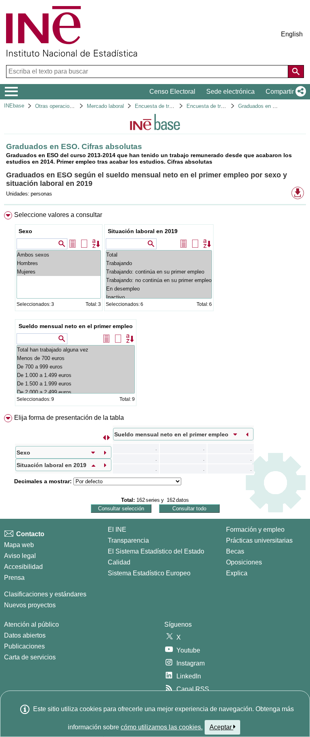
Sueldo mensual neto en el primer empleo (76, 326)
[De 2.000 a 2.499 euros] (75, 392)
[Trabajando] (159, 263)
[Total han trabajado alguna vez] (75, 349)
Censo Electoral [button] (172, 91)
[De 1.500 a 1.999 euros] (75, 383)
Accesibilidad (23, 566)
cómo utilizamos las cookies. (162, 727)
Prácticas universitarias (259, 540)
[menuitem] (155, 310)
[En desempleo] (159, 288)
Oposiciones (244, 562)
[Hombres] (59, 263)
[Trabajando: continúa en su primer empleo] (159, 271)
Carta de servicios (30, 657)
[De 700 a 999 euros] (75, 366)
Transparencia (128, 540)
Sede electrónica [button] (230, 91)
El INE (117, 529)
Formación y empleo (255, 529)
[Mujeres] (59, 271)
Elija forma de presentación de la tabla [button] (69, 417)
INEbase (14, 106)
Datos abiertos (25, 635)
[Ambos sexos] (59, 255)
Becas (235, 551)
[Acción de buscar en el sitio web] (296, 71)
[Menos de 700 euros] (75, 358)
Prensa (14, 577)
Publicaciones (24, 646)
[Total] (159, 255)
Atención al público (31, 624)
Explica (236, 573)
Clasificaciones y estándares (45, 594)
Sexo (25, 231)
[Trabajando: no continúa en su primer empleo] (159, 280)
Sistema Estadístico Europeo (149, 573)
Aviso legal (20, 555)
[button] (284, 91)
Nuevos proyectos (30, 605)
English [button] (292, 34)
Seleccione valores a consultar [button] (58, 214)
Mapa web (19, 544)
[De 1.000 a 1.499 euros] (75, 375)
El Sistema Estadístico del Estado (156, 551)
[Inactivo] (159, 297)
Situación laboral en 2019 (143, 231)
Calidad (119, 562)
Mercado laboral (105, 106)
